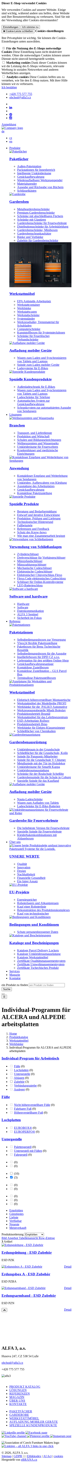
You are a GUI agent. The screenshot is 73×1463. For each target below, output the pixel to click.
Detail (67, 1266)
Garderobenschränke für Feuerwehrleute (42, 223)
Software (22, 607)
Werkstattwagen (27, 311)
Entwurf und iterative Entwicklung (38, 515)
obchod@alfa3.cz (12, 1362)
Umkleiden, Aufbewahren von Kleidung (42, 482)
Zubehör (19, 1081)
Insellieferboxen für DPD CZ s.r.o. (38, 657)
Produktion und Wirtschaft (33, 436)
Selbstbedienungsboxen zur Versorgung (41, 639)
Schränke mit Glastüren (31, 219)
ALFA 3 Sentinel (27, 614)
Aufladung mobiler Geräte (30, 350)
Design (21, 871)
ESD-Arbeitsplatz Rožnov (33, 720)
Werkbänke (24, 308)
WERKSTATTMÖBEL (24, 1418)
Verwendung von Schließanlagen (35, 547)
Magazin (14, 974)
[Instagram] (10, 117)
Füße (17, 1066)
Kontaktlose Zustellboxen (33, 667)
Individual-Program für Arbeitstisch (30, 1058)
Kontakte (15, 978)
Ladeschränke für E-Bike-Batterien (38, 806)
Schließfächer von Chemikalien (36, 731)
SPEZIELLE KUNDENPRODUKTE (33, 1425)
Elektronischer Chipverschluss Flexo (39, 575)
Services (14, 971)
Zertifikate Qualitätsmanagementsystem (41, 960)
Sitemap (6, 1456)
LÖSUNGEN (18, 1390)
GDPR (18, 1456)
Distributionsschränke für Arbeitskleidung (42, 226)
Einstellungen (10, 27)
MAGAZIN (16, 1397)
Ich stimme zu (30, 27)
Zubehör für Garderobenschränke (37, 240)
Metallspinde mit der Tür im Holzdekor (41, 763)
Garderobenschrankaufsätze (34, 233)
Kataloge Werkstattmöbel (32, 957)
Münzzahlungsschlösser (31, 564)
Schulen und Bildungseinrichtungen (39, 439)
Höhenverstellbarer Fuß (28, 1112)
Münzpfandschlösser (29, 561)
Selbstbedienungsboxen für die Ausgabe (41, 653)
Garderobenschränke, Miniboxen (37, 230)
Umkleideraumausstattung (33, 770)
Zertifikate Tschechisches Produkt (38, 967)
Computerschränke (28, 329)
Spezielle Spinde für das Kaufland (38, 780)
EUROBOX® (23, 1127)
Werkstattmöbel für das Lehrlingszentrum (42, 717)
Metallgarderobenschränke (33, 209)
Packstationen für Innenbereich (36, 169)
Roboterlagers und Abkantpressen (38, 903)
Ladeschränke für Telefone (33, 397)
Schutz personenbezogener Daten (37, 932)
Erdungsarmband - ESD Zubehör (29, 1296)
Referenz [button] (14, 621)
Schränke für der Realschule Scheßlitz (40, 773)
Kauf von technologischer (33, 913)
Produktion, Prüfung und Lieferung (39, 518)
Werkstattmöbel (22, 294)
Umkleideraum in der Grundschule (38, 749)
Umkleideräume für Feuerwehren (37, 446)
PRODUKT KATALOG (24, 1386)
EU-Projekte (19, 892)
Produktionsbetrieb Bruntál (33, 713)
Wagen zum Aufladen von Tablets (38, 802)
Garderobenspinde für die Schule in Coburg (44, 777)
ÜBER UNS (17, 1400)
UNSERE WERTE (24, 856)
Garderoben (19, 202)
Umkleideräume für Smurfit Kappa (38, 766)
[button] (3, 131)
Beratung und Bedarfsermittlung (37, 511)
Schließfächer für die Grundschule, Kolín (42, 753)
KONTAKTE (18, 1404)
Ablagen (19, 1077)
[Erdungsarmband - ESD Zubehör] (24, 1288)
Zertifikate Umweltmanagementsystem (40, 964)
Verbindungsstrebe (25, 1085)
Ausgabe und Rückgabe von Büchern (40, 187)
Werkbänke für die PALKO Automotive (42, 706)
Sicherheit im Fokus (29, 617)
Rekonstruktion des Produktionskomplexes (43, 910)
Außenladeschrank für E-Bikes (36, 386)
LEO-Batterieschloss (30, 585)
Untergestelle (22, 1074)
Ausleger (19, 1089)
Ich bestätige (9, 87)
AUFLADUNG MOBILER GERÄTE (33, 1421)
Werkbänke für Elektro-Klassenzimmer (41, 727)
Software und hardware (28, 596)
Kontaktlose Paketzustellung (34, 493)
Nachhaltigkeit (26, 874)
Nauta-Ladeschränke (30, 799)
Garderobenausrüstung (28, 742)
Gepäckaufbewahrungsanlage (35, 664)
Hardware (23, 604)
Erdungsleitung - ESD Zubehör (27, 1252)
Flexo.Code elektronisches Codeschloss (41, 578)
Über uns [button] (15, 842)
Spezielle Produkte (24, 504)
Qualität (22, 864)
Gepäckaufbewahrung (30, 176)
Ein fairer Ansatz (27, 881)
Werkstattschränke (28, 315)
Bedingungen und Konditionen (34, 925)
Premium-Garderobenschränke (36, 212)
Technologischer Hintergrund (35, 522)
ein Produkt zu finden (15, 985)
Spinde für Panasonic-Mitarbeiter (37, 756)
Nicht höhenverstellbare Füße (32, 1104)
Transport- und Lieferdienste (34, 433)
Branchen (17, 425)
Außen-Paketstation (29, 166)
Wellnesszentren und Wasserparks (38, 443)
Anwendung (19, 468)
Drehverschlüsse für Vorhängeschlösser (41, 557)
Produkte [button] (14, 148)
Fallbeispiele (25, 525)
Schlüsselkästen (26, 190)
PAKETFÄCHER (20, 1411)
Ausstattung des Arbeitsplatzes (36, 486)
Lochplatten (21, 1070)
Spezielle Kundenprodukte (30, 379)
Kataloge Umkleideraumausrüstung (39, 954)
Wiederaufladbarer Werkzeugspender (39, 180)
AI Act (47, 1456)
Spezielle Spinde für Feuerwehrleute (39, 831)
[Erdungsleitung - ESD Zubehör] (22, 1245)
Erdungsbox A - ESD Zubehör (26, 1274)
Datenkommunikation (30, 610)
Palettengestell (23, 1147)
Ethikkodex (34, 1456)
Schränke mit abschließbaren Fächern (40, 216)
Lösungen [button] (15, 414)
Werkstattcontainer (28, 304)
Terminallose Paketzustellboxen (36, 677)
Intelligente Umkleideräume (34, 173)
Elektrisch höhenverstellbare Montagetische (43, 699)
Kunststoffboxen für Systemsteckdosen (41, 332)
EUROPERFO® (24, 1131)
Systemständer (26, 318)
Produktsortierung (13, 1234)
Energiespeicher (27, 899)
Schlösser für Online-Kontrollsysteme (40, 582)
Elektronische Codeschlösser (34, 571)
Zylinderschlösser (28, 554)
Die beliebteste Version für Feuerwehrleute (43, 828)
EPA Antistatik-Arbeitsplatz (34, 301)
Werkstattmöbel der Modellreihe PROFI (41, 703)
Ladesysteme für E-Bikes (32, 368)
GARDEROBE (19, 1414)
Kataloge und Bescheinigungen (34, 943)
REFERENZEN (19, 1393)
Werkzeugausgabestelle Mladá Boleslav (41, 710)
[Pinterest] (10, 114)
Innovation (23, 867)
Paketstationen (21, 632)
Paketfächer (18, 159)
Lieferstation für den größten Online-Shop (43, 660)
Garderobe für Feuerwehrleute (33, 820)
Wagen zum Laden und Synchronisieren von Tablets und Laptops (41, 359)
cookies (58, 1456)
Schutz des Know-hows (32, 532)
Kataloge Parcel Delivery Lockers (38, 950)
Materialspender (27, 183)
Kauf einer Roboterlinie (31, 906)
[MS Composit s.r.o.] (12, 128)
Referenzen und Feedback (33, 528)
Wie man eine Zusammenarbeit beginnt (41, 535)
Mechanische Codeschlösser (34, 568)
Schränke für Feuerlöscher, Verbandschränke (33, 337)
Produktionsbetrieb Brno (32, 724)
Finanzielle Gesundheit (31, 877)
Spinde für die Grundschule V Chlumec (41, 760)
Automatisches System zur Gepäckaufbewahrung (33, 402)
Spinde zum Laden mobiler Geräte (38, 364)
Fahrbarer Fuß (23, 1108)
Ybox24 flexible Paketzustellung (37, 643)
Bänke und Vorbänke (30, 237)
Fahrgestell (20, 1154)
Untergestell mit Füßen (28, 1150)
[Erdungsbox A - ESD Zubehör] (22, 1266)
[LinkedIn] (10, 107)
